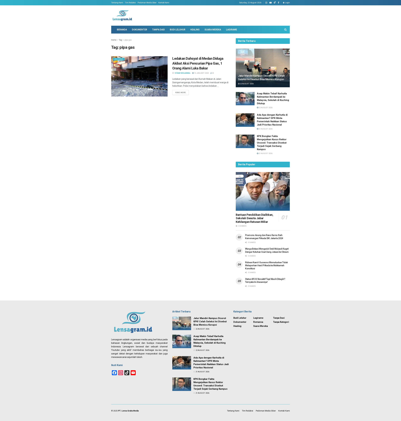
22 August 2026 (247, 84)
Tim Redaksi (130, 3)
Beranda (122, 29)
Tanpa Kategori (281, 322)
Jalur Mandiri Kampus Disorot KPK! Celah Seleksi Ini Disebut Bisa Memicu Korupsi (210, 321)
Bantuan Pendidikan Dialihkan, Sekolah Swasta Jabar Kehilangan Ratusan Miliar (254, 218)
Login (287, 3)
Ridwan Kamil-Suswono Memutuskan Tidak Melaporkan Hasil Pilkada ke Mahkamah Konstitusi (266, 265)
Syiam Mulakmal (182, 73)
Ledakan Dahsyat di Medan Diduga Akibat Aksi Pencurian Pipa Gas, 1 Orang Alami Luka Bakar (197, 63)
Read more (180, 93)
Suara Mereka (213, 29)
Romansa (258, 322)
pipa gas (128, 40)
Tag (120, 40)
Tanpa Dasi (158, 29)
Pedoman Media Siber (147, 3)
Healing (195, 29)
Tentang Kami (117, 3)
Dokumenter (139, 29)
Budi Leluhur (177, 29)
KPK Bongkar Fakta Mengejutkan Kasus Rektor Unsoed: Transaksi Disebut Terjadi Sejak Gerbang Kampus (271, 143)
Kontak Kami (163, 3)
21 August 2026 (265, 129)
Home (113, 40)
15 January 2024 (201, 73)
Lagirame (231, 29)
